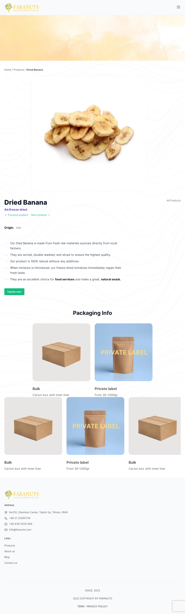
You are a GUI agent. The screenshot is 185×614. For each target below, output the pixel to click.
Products (19, 69)
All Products (174, 200)
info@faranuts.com (20, 529)
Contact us (10, 562)
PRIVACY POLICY (97, 606)
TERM (80, 606)
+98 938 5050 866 (20, 523)
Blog (7, 557)
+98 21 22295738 (19, 518)
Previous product (18, 214)
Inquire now (14, 291)
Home (7, 69)
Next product (39, 214)
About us (9, 551)
